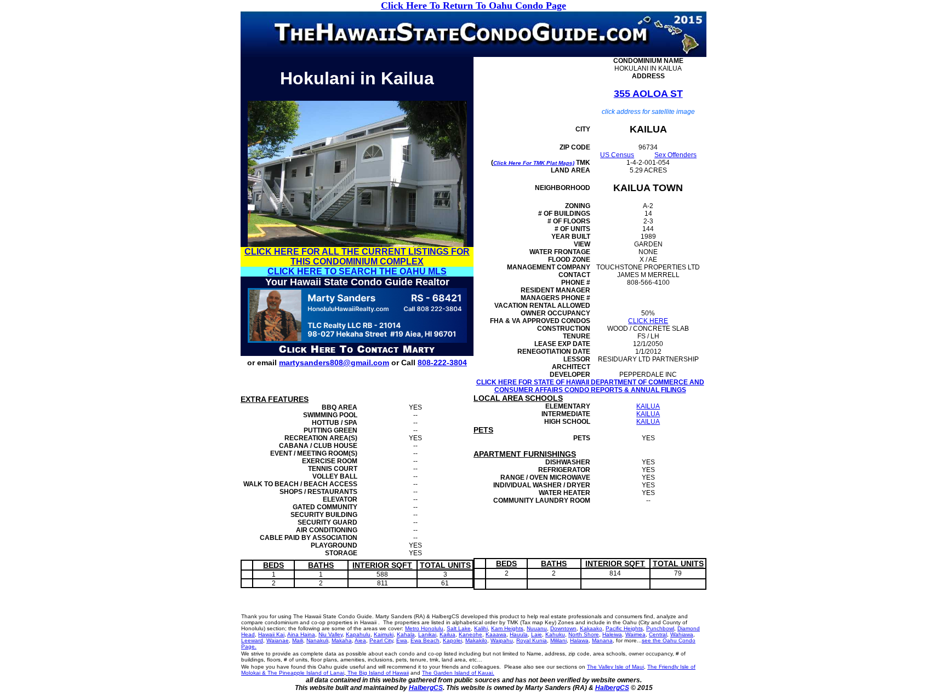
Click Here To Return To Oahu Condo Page (473, 5)
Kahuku (555, 634)
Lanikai (427, 634)
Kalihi (481, 628)
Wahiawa (681, 634)
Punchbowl (660, 628)
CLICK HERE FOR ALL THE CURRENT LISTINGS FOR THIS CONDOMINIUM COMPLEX (357, 256)
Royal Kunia (531, 640)
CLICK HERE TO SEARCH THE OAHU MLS (357, 271)
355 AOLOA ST (648, 93)
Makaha (342, 640)
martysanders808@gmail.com (334, 362)
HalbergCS (426, 688)
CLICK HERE (648, 321)
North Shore (583, 634)
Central (658, 634)
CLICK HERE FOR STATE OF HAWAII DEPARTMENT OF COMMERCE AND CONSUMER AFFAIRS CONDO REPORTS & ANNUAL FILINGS (590, 386)
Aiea (360, 640)
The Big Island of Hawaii (377, 673)
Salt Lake (459, 628)
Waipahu (501, 640)
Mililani (558, 640)
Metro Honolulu (424, 628)
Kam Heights (507, 628)
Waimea (635, 634)
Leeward (252, 640)
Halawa (579, 640)
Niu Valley (330, 634)
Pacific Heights (624, 628)
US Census (617, 155)
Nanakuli (317, 640)
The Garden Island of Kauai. (458, 673)
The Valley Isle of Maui (615, 667)
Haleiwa (612, 634)
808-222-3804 (442, 362)
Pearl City (381, 640)
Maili (297, 640)
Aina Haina (301, 634)
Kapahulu (358, 634)
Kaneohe (470, 634)
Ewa (401, 640)
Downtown (563, 628)
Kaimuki (383, 634)
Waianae (277, 640)
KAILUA (648, 406)
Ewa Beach (425, 640)
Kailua (447, 634)
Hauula (519, 634)
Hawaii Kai (271, 634)
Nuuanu (537, 628)
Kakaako (591, 628)
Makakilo (476, 640)
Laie (536, 634)
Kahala (406, 634)
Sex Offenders (675, 155)
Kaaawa (496, 634)
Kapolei (452, 640)
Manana (602, 640)
